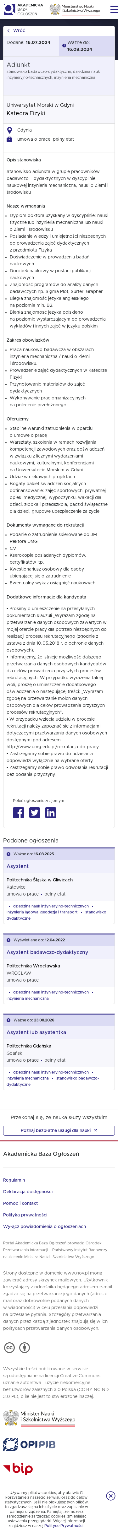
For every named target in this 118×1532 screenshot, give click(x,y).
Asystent (18, 866)
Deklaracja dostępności (28, 1192)
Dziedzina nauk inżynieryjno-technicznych (51, 906)
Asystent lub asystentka (36, 1032)
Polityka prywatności (25, 1215)
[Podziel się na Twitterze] (34, 812)
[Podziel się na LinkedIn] (50, 812)
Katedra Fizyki (26, 113)
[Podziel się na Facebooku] (18, 812)
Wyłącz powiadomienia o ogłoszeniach (44, 1227)
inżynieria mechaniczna (28, 998)
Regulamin (14, 1180)
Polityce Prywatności (63, 1526)
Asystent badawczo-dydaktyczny (47, 952)
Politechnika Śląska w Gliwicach (40, 880)
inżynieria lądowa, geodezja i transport (42, 912)
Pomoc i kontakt (20, 1203)
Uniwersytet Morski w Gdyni (40, 105)
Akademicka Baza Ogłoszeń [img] (23, 9)
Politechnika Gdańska (29, 1046)
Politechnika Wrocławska (33, 966)
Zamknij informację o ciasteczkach (110, 1496)
